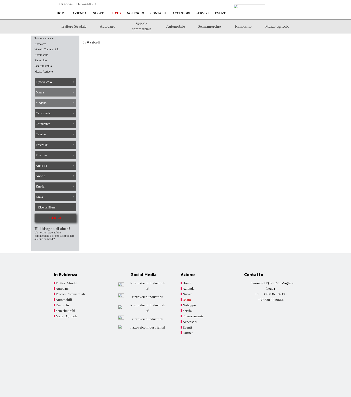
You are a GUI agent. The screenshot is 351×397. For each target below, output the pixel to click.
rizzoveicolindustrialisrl (147, 327)
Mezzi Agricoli (66, 316)
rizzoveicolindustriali (147, 297)
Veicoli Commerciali (70, 294)
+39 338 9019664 (271, 300)
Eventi (221, 13)
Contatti (158, 13)
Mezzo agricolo (277, 26)
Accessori (181, 13)
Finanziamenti (193, 316)
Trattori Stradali (67, 283)
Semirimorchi (65, 311)
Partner (188, 333)
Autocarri (62, 289)
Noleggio (135, 13)
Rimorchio (243, 26)
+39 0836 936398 (274, 294)
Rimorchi (62, 305)
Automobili (64, 300)
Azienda (80, 13)
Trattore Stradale (73, 26)
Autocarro (107, 26)
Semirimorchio (209, 26)
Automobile (175, 26)
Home (61, 13)
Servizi (202, 13)
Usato (115, 13)
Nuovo (98, 13)
